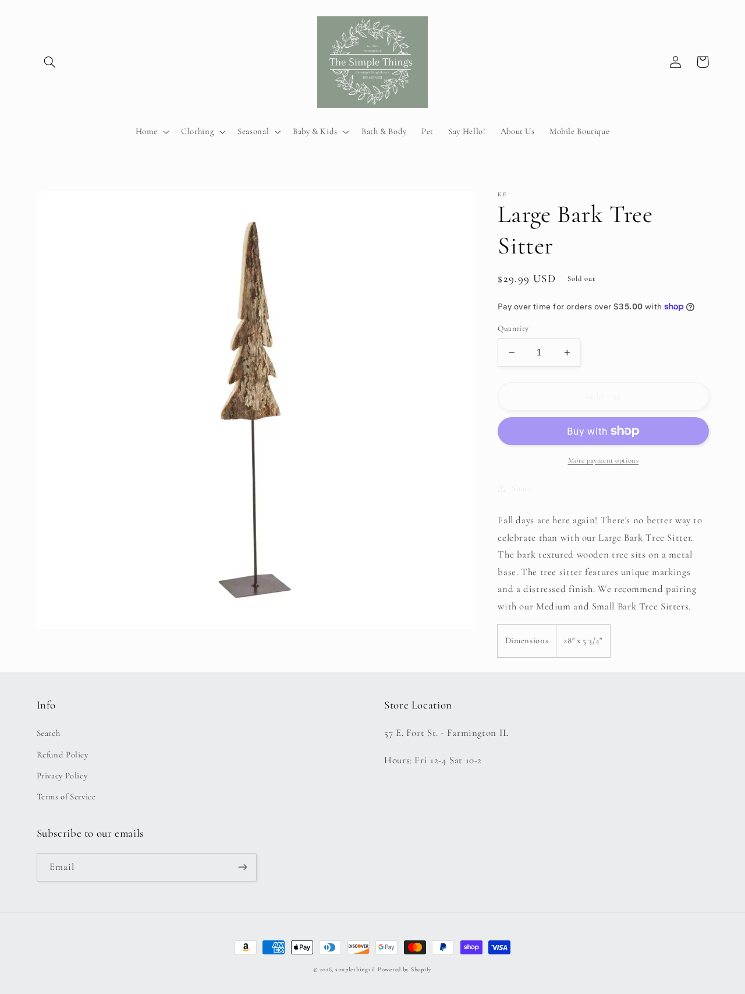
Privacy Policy (62, 775)
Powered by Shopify (405, 969)
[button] (50, 61)
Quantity (513, 328)
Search (49, 733)
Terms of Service (66, 796)
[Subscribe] (242, 867)
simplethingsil (355, 969)
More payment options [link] (603, 460)
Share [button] (521, 488)
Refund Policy (62, 754)
